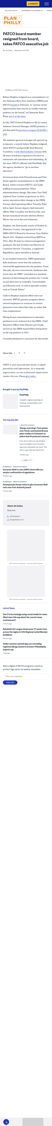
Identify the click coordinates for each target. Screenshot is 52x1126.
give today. (31, 376)
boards (13, 105)
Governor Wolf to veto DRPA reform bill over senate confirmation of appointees (23, 471)
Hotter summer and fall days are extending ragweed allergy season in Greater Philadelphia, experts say (24, 646)
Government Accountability (32, 10)
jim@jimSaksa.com (17, 519)
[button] (6, 1122)
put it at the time (17, 116)
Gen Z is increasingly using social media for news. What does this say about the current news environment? (25, 617)
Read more (11, 510)
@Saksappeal (15, 516)
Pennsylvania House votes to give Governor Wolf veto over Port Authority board (25, 486)
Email (24, 352)
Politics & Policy (11, 10)
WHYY (9, 4)
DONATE (34, 3)
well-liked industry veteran (28, 151)
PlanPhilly (24, 394)
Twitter (19, 352)
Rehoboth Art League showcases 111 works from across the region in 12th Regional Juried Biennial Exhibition (25, 632)
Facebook (14, 352)
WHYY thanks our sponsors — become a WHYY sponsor (26, 563)
